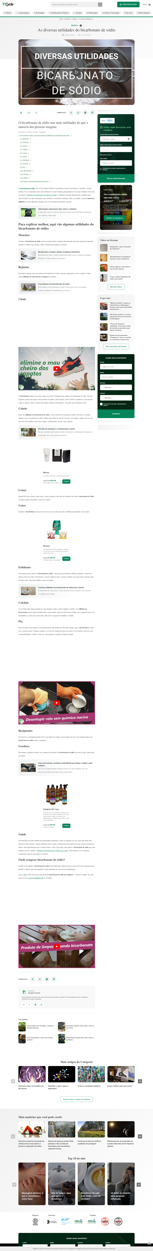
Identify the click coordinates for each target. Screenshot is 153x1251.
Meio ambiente (144, 13)
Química (74, 19)
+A (28, 113)
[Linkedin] (35, 1005)
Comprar (66, 481)
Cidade (102, 393)
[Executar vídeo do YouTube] (56, 368)
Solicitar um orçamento (114, 215)
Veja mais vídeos (116, 287)
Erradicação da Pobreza (60, 13)
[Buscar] (100, 4)
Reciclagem (40, 13)
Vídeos (8, 13)
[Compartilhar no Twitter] (78, 112)
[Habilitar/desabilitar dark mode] (20, 112)
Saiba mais (112, 1248)
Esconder (42, 132)
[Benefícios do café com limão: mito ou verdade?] (91, 1184)
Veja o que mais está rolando (116, 346)
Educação (67, 19)
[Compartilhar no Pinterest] (92, 112)
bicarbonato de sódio (27, 188)
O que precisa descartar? (109, 134)
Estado (102, 383)
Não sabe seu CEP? (106, 154)
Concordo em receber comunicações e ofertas (114, 404)
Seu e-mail (103, 158)
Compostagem (24, 13)
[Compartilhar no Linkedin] (85, 112)
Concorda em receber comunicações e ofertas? (114, 169)
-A (36, 113)
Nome (102, 372)
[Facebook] (24, 1005)
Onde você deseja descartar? (111, 145)
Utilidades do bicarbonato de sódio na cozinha (41, 195)
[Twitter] (30, 1005)
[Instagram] (41, 1005)
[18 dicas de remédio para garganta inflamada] (121, 1184)
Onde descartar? (130, 4)
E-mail (102, 362)
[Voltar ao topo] (149, 1243)
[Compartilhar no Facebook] (71, 112)
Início (61, 19)
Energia (78, 13)
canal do (35, 878)
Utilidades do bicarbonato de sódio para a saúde (52, 850)
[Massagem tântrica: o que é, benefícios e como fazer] (32, 1184)
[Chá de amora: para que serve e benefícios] (61, 1184)
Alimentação (92, 13)
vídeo (25, 874)
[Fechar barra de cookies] (134, 1248)
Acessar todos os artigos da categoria (76, 1099)
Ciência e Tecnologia (111, 13)
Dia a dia (129, 13)
